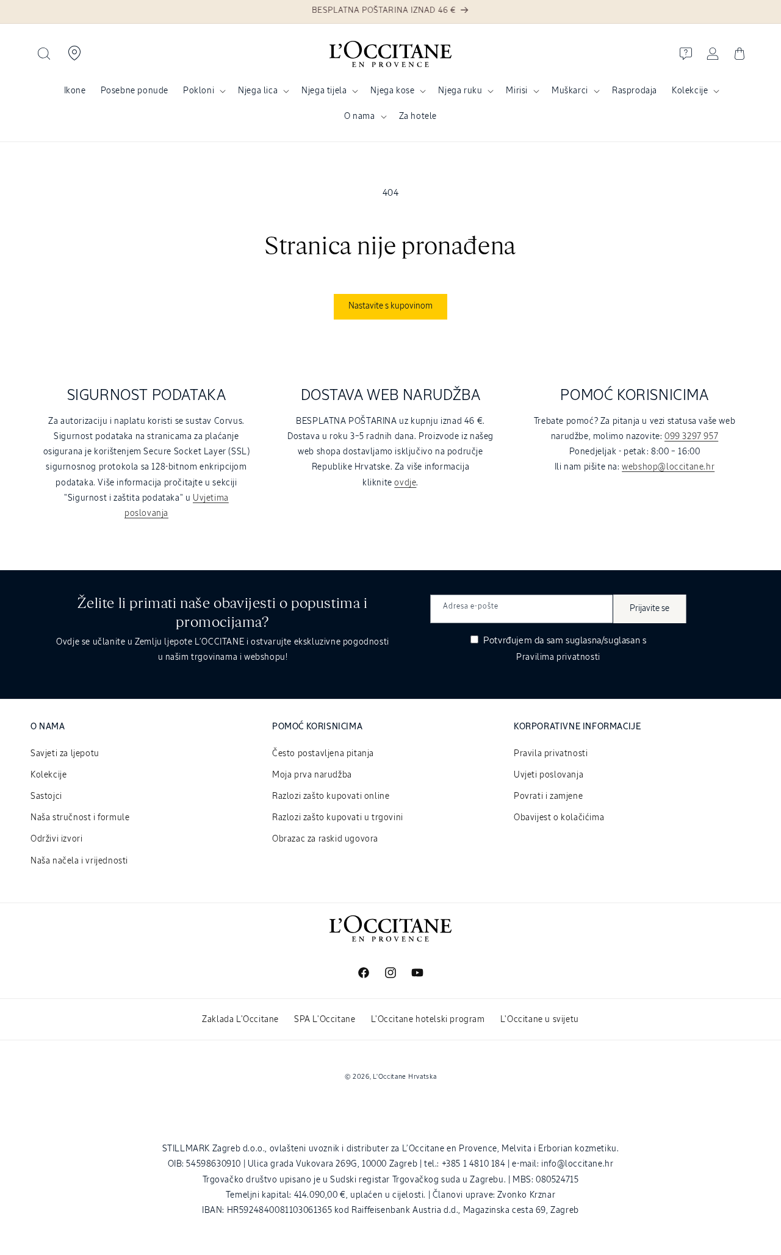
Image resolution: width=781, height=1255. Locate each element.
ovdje (405, 483)
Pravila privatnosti (551, 753)
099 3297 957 (691, 436)
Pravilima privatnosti (558, 657)
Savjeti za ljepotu (65, 753)
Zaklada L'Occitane (240, 1019)
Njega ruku (460, 91)
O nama (359, 116)
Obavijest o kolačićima (559, 817)
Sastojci (46, 796)
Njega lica (258, 91)
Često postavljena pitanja (323, 753)
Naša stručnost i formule (80, 817)
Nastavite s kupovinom (390, 306)
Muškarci (570, 91)
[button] (44, 54)
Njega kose (392, 91)
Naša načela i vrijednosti (79, 861)
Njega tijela (324, 91)
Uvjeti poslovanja (548, 775)
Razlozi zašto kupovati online (330, 796)
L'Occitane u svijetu (539, 1019)
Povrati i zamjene (548, 796)
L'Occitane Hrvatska (404, 1076)
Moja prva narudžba (312, 775)
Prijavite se (649, 608)
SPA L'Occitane (324, 1019)
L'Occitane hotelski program (428, 1019)
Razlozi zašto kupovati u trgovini (337, 817)
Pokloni (198, 91)
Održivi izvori (56, 839)
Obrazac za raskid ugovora (325, 839)
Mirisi (517, 91)
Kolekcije (690, 91)
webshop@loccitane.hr (668, 467)
